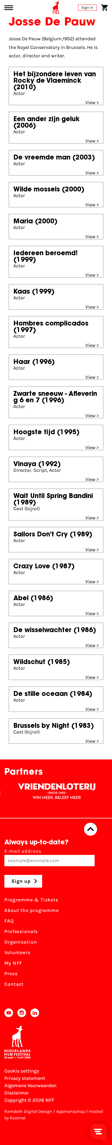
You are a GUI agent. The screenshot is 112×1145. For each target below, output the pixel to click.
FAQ (9, 921)
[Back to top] (90, 829)
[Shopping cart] (104, 7)
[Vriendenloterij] (51, 791)
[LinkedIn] (34, 1012)
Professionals (21, 931)
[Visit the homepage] (56, 7)
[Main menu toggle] (8, 7)
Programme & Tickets (31, 900)
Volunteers (17, 952)
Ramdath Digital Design (28, 1111)
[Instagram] (21, 1012)
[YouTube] (8, 1012)
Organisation (20, 942)
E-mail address (22, 851)
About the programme (31, 910)
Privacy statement (24, 1078)
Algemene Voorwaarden (30, 1085)
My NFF (13, 963)
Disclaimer (16, 1093)
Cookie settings (21, 1071)
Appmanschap (70, 1111)
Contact (14, 984)
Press (11, 974)
